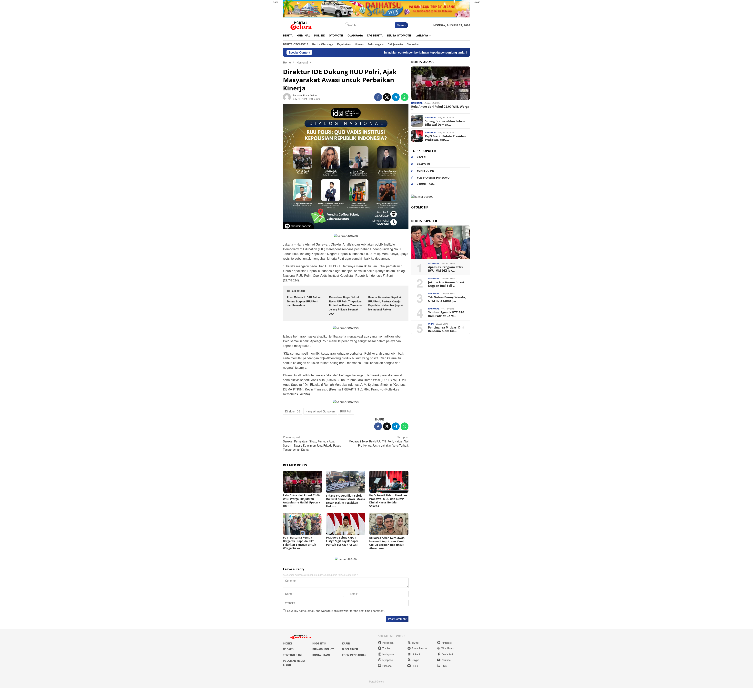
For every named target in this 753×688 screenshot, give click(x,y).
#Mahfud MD (425, 171)
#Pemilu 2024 (426, 184)
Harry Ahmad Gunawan (320, 411)
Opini (431, 323)
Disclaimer (350, 649)
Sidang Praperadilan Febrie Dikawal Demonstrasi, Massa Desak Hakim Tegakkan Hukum (345, 501)
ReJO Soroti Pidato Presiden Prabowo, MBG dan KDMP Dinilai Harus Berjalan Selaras (388, 500)
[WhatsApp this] (404, 97)
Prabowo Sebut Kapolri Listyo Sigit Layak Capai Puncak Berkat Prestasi (342, 541)
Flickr (415, 666)
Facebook (388, 642)
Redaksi (288, 649)
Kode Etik (319, 643)
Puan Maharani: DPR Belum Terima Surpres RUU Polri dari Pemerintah (304, 301)
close (275, 2)
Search (401, 25)
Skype (415, 660)
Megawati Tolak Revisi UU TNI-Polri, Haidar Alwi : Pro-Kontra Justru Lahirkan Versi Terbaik (378, 441)
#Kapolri (423, 164)
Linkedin (416, 654)
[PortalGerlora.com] (301, 25)
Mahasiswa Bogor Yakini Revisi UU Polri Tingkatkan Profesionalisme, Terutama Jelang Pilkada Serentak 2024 (345, 305)
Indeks (288, 643)
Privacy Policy (323, 649)
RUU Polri (346, 411)
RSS (444, 666)
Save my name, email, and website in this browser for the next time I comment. (336, 611)
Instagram (388, 654)
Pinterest (446, 642)
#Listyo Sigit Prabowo (433, 177)
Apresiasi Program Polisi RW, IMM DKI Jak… (446, 268)
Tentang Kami (292, 655)
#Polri (421, 157)
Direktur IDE (292, 411)
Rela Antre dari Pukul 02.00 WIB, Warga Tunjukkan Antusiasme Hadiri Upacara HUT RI (301, 500)
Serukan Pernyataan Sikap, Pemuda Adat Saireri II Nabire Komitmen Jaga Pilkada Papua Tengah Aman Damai (312, 443)
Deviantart (447, 654)
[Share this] (378, 97)
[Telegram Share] (396, 97)
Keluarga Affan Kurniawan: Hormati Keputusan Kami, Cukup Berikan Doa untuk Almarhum (387, 543)
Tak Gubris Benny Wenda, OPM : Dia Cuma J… (447, 298)
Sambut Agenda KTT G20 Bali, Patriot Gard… (446, 313)
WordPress (447, 648)
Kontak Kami (321, 655)
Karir (346, 643)
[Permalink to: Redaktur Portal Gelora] (287, 96)
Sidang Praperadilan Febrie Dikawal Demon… (445, 122)
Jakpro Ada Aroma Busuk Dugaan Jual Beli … (446, 283)
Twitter (415, 642)
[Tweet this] (387, 97)
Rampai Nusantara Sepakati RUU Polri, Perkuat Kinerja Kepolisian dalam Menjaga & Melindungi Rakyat (385, 303)
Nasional (417, 102)
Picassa (387, 666)
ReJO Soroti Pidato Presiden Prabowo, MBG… (445, 137)
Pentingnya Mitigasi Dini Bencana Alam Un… (446, 328)
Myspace (387, 660)
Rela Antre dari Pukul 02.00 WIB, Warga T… (440, 108)
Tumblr (386, 648)
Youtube (446, 660)
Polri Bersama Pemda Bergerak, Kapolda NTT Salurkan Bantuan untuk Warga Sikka (299, 543)
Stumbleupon (419, 648)
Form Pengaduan (354, 655)
